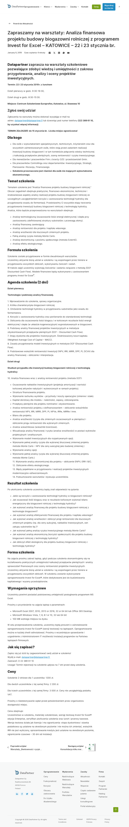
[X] (54, 53)
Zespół (102, 781)
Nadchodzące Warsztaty (68, 786)
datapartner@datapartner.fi (29, 120)
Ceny (96, 7)
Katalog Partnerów (103, 795)
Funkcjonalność (50, 781)
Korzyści (47, 786)
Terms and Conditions (62, 820)
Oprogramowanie (31, 7)
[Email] (68, 53)
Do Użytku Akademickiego (50, 799)
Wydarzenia (60, 7)
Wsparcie (84, 786)
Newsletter (84, 781)
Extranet (80, 819)
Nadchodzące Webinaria (68, 778)
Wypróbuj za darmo (109, 6)
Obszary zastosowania (49, 792)
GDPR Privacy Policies (91, 820)
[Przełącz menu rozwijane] (40, 6)
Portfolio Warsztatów (67, 793)
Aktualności (85, 776)
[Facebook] (50, 53)
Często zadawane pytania (87, 792)
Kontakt (84, 7)
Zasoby (73, 7)
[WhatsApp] (64, 53)
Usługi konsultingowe (86, 799)
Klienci (47, 7)
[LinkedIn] (59, 53)
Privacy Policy (107, 820)
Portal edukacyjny (87, 806)
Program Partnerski (103, 787)
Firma (101, 772)
